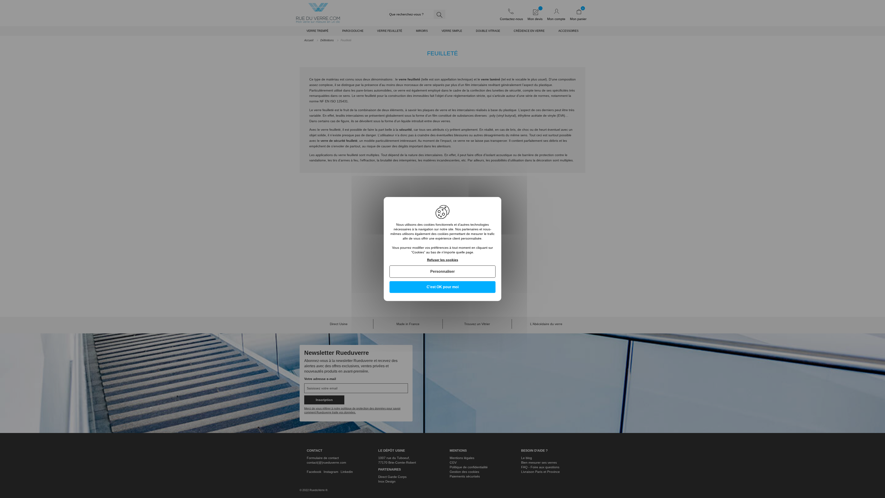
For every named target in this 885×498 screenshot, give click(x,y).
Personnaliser (442, 271)
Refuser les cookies (442, 260)
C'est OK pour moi (443, 287)
